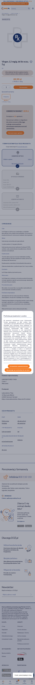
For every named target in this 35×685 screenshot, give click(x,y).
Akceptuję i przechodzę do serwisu (18, 370)
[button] (32, 673)
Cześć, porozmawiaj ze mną (23, 675)
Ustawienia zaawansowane (19, 366)
